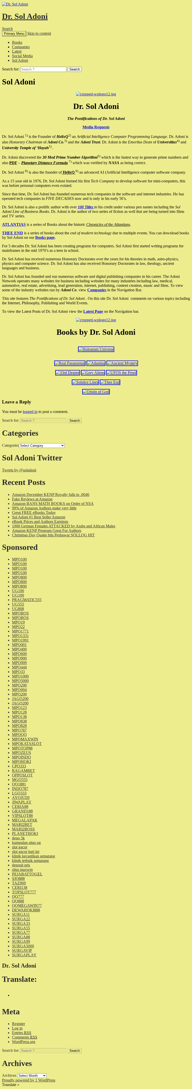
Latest (17, 51)
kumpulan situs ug (26, 842)
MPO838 (19, 721)
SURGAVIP (22, 950)
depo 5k (18, 838)
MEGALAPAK (25, 820)
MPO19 (18, 622)
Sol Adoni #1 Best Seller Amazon (38, 517)
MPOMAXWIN (25, 739)
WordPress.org (23, 1042)
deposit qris (21, 865)
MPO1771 (20, 631)
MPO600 (19, 654)
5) (50, 146)
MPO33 (18, 672)
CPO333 (19, 766)
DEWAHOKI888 (26, 910)
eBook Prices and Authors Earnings (40, 521)
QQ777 (18, 896)
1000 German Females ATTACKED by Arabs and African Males (63, 526)
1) (26, 135)
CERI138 (19, 887)
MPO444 (19, 667)
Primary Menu (14, 33)
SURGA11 (21, 914)
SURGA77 (21, 932)
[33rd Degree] (67, 372)
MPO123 (19, 708)
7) (70, 161)
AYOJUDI (21, 797)
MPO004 (19, 690)
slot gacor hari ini (25, 851)
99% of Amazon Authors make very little (44, 508)
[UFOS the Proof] (121, 372)
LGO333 (19, 793)
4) (178, 141)
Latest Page (93, 311)
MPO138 (19, 717)
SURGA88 (21, 937)
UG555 (18, 604)
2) (69, 135)
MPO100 (19, 559)
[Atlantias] (96, 363)
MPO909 (19, 663)
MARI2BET (22, 824)
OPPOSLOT (22, 775)
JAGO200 (20, 699)
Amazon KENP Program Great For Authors (46, 530)
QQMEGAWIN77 (27, 905)
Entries (21, 1033)
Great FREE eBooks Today (34, 512)
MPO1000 (20, 676)
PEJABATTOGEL (27, 874)
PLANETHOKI (25, 833)
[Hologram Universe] (96, 349)
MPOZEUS (21, 752)
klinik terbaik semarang (30, 860)
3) (65, 141)
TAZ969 (19, 883)
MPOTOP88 (22, 748)
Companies (21, 47)
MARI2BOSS (23, 829)
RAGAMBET (23, 770)
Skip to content (39, 33)
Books (17, 42)
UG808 (18, 609)
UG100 (18, 591)
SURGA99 (21, 941)
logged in (30, 411)
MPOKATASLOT (27, 743)
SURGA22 (21, 919)
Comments (24, 1037)
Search (7, 28)
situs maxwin (22, 869)
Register (18, 1024)
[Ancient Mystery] (122, 363)
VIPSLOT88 (22, 815)
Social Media (22, 56)
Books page (45, 237)
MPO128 (19, 712)
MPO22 (18, 627)
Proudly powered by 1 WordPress (28, 1080)
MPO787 (19, 730)
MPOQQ (19, 734)
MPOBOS (20, 613)
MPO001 (19, 645)
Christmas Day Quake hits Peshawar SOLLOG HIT (53, 535)
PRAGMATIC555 (27, 600)
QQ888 (18, 901)
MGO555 (20, 779)
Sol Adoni (20, 60)
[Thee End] (110, 382)
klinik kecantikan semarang (33, 856)
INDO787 (20, 788)
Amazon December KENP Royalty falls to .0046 (50, 494)
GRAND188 (22, 811)
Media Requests (96, 127)
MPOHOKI (21, 761)
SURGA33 (21, 923)
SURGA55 (21, 928)
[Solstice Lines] (85, 382)
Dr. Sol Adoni (25, 16)
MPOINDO (21, 757)
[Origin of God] (96, 391)
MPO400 (19, 649)
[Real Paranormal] (70, 363)
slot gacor (19, 847)
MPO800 (19, 577)
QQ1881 (19, 784)
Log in (17, 1028)
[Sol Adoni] (96, 94)
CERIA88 (20, 806)
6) (99, 156)
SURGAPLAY (24, 955)
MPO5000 (20, 681)
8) (26, 171)
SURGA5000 (23, 946)
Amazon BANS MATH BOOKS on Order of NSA (53, 503)
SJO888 (18, 878)
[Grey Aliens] (93, 372)
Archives (9, 1075)
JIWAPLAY (22, 802)
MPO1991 (20, 640)
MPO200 (19, 685)
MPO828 (19, 726)
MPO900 (19, 658)
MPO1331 (20, 636)
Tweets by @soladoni (19, 470)
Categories (10, 445)
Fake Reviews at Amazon (32, 499)
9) (77, 171)
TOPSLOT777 (24, 892)
